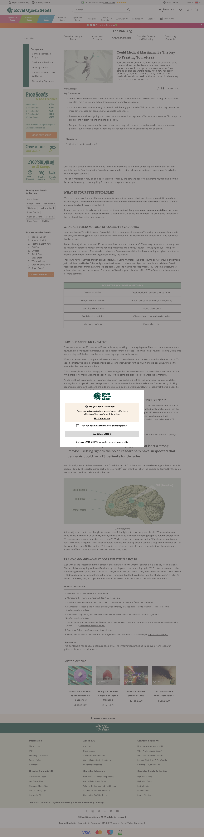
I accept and (104, 425)
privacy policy (119, 425)
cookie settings (98, 425)
